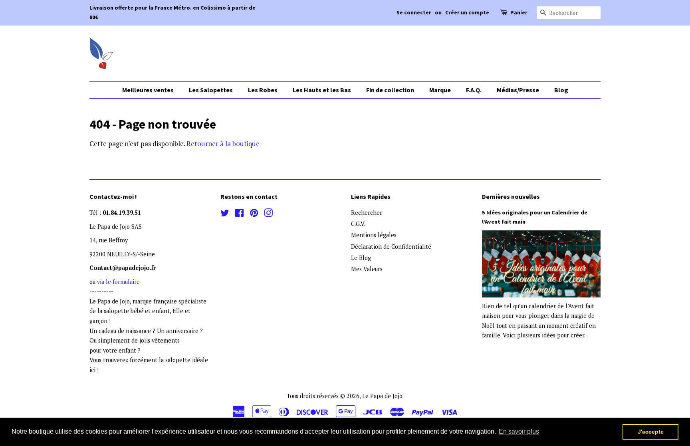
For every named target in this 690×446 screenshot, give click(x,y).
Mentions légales (374, 235)
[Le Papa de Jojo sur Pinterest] (254, 214)
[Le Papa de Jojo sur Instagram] (268, 214)
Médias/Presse (518, 90)
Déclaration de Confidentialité (391, 246)
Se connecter (414, 12)
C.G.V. (358, 224)
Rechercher (366, 212)
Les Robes (263, 90)
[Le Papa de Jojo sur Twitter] (224, 214)
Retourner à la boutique (223, 143)
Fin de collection (390, 90)
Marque (440, 90)
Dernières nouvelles (511, 196)
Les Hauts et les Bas (322, 90)
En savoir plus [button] (519, 431)
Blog (561, 90)
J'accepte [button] (651, 431)
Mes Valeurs (367, 269)
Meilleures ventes (148, 90)
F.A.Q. (474, 90)
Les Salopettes (211, 90)
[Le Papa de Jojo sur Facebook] (239, 214)
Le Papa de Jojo (382, 396)
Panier (518, 12)
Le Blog (361, 258)
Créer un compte (467, 12)
